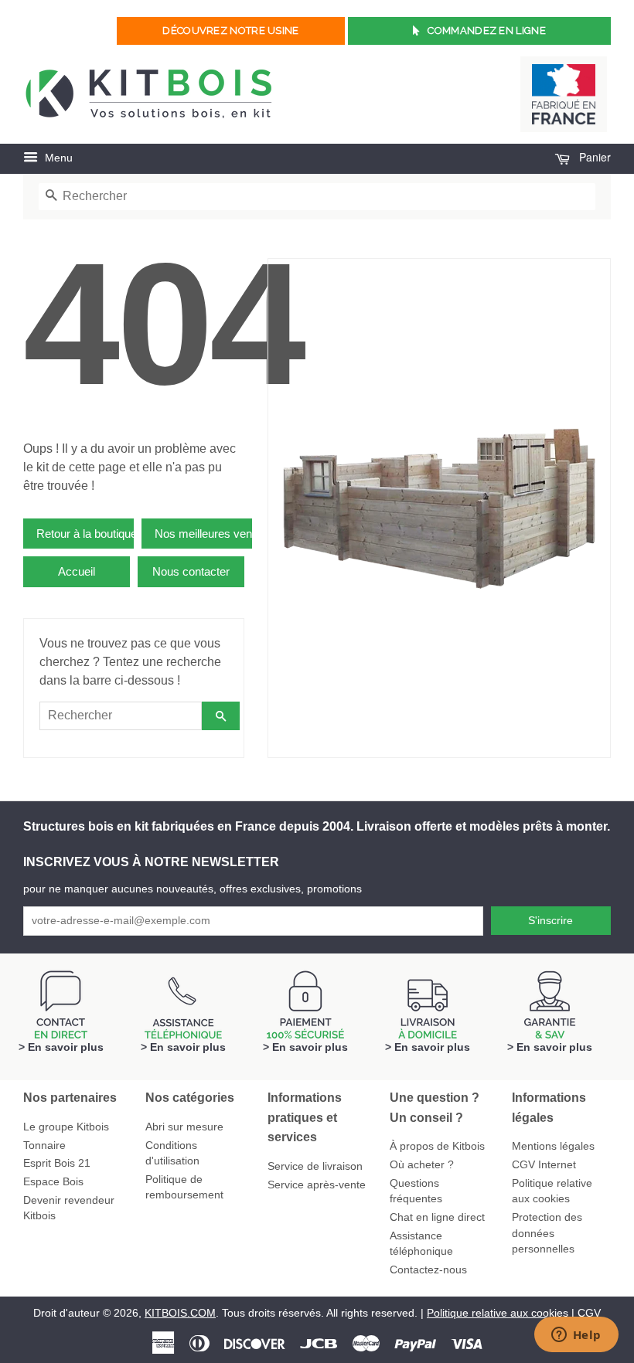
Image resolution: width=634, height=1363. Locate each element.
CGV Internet (544, 1165)
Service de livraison (315, 1166)
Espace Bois (53, 1182)
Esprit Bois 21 (56, 1163)
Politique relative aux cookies (497, 1313)
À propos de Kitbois (437, 1146)
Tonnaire (44, 1145)
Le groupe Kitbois (66, 1127)
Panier (593, 157)
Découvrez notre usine (230, 30)
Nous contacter (191, 571)
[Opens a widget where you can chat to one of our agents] (576, 1336)
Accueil (76, 571)
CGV (589, 1313)
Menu (57, 157)
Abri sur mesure (184, 1127)
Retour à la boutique (85, 533)
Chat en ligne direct (437, 1217)
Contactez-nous (428, 1270)
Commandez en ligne (486, 30)
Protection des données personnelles (547, 1233)
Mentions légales (553, 1146)
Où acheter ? (422, 1165)
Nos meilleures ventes (203, 533)
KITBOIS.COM (180, 1313)
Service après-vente (317, 1185)
